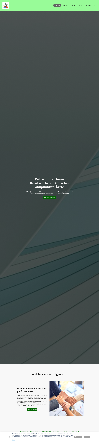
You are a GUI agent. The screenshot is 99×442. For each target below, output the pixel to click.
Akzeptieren (78, 437)
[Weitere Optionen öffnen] (94, 5)
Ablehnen (87, 437)
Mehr (13, 440)
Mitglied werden (32, 409)
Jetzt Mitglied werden (49, 197)
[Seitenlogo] (5, 5)
